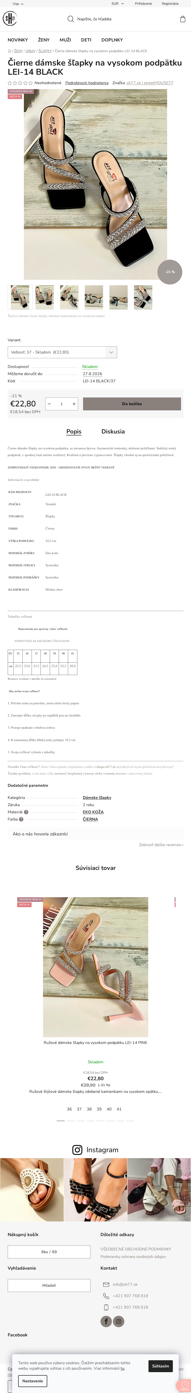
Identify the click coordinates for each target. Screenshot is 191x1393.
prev (12, 1008)
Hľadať (49, 1285)
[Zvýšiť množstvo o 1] (74, 404)
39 (99, 1109)
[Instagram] (118, 1321)
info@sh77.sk (125, 1284)
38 (89, 1109)
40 (109, 1109)
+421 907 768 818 (130, 1296)
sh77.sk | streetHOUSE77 (150, 83)
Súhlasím (160, 1366)
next (180, 1008)
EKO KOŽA (93, 812)
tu (122, 1368)
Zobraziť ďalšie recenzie (160, 845)
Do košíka (132, 404)
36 (69, 1109)
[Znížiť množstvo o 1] (49, 404)
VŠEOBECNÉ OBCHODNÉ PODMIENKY (135, 1249)
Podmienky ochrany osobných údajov (133, 1256)
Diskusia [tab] (113, 431)
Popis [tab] (74, 431)
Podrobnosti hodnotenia (86, 83)
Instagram (103, 1150)
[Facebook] (106, 1321)
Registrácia (170, 3)
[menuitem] (18, 40)
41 (119, 1109)
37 (79, 1109)
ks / (49, 1252)
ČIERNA (90, 819)
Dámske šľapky (97, 797)
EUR (115, 3)
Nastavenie (32, 1381)
